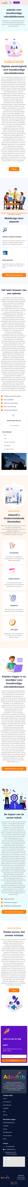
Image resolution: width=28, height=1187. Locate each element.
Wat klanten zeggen (9, 1119)
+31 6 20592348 (14, 425)
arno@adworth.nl (10, 1149)
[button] (10, 2)
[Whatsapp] (15, 1183)
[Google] (12, 1183)
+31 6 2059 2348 (9, 1146)
